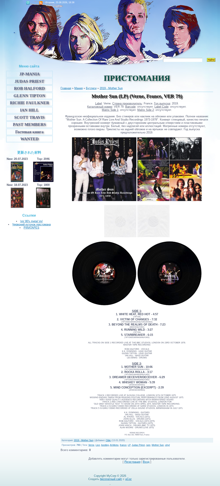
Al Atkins (114, 445)
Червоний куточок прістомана (31, 224)
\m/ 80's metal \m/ (31, 221)
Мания (78, 88)
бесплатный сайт (111, 479)
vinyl (167, 445)
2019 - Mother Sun (111, 88)
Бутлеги (91, 88)
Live (98, 445)
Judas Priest (138, 445)
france (123, 445)
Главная (28, 3)
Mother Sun (158, 445)
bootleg (105, 445)
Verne (91, 445)
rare (148, 445)
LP (129, 445)
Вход (146, 461)
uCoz (128, 479)
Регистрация (132, 461)
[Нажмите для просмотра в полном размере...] (104, 200)
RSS (41, 3)
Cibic (108, 440)
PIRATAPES (31, 227)
